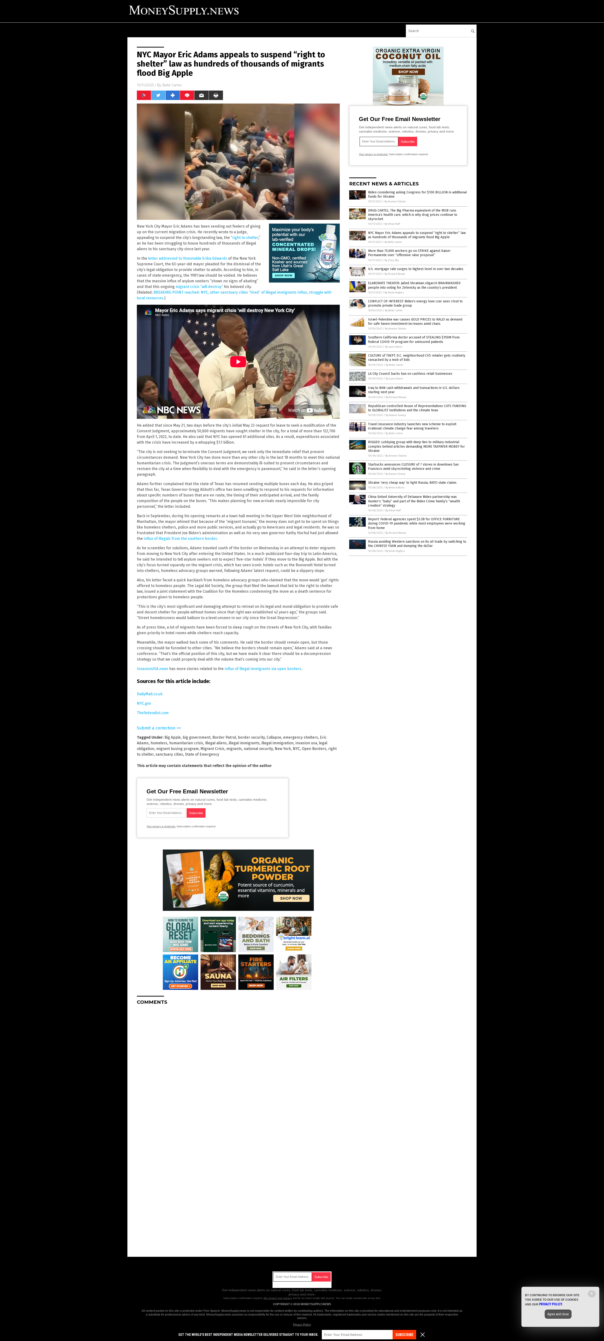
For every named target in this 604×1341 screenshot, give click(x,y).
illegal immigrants (244, 743)
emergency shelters (300, 737)
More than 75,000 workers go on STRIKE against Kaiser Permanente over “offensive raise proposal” (409, 253)
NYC (296, 748)
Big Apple (172, 737)
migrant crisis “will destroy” (199, 286)
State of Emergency (202, 754)
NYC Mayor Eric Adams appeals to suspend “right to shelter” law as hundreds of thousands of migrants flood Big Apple (417, 235)
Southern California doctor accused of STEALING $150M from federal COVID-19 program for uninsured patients (414, 339)
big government (196, 737)
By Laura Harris (393, 346)
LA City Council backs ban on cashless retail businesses (410, 374)
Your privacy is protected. (161, 826)
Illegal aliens (216, 743)
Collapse (274, 737)
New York (283, 748)
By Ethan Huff (392, 223)
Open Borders (314, 748)
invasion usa (306, 743)
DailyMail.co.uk (150, 694)
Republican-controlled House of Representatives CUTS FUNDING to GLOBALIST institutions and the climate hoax (417, 408)
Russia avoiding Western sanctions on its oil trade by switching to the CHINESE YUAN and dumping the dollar (417, 544)
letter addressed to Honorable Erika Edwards (187, 258)
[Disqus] (238, 1068)
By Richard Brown (395, 273)
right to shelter (245, 237)
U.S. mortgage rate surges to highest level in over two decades (415, 269)
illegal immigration (277, 743)
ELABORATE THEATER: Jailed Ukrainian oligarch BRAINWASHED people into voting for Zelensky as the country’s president (414, 285)
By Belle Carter (393, 242)
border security (251, 737)
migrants (234, 748)
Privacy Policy (302, 1324)
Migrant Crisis (212, 748)
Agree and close (558, 1314)
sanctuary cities (169, 754)
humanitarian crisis (186, 743)
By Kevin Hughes (394, 292)
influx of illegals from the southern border (180, 538)
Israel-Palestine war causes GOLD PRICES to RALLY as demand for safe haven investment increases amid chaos (415, 321)
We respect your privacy (278, 1298)
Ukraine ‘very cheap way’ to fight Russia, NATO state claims (412, 483)
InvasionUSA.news (152, 668)
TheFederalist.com (153, 713)
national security (258, 748)
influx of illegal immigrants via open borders (263, 668)
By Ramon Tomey (396, 415)
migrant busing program (177, 748)
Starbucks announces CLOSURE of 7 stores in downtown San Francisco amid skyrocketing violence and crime (413, 466)
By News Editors (395, 487)
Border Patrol (224, 737)
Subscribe (404, 1335)
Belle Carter (172, 85)
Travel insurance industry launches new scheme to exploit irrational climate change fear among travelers (412, 426)
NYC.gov (144, 703)
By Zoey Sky (392, 260)
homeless (159, 743)
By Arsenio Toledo (395, 201)
